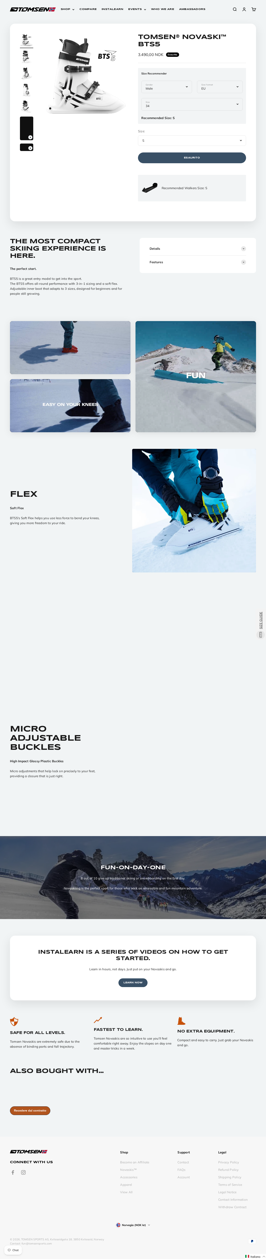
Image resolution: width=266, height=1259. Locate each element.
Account (183, 1177)
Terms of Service (230, 1185)
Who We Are (162, 9)
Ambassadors (192, 9)
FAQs (181, 1170)
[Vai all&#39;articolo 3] (26, 74)
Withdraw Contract (232, 1207)
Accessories (128, 1177)
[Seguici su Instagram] (23, 1172)
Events (135, 9)
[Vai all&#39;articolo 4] (26, 90)
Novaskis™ (128, 1170)
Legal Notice (227, 1192)
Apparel (126, 1185)
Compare (88, 9)
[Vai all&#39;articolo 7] (26, 148)
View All (126, 1192)
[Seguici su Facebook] (13, 1172)
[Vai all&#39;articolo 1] (26, 41)
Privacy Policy (228, 1162)
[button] (255, 1256)
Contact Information (233, 1200)
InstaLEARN (112, 9)
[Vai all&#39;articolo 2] (26, 57)
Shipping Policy (229, 1177)
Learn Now (133, 982)
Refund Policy (228, 1170)
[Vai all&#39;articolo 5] (26, 107)
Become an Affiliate (134, 1162)
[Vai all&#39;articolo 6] (26, 129)
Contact (183, 1162)
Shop (65, 9)
